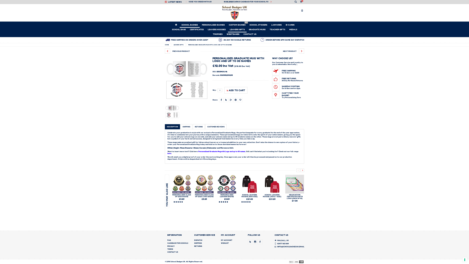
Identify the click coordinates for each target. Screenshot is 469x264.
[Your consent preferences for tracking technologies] (464, 259)
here (169, 153)
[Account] (302, 10)
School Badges (189, 25)
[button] (178, 202)
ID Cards (290, 25)
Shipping (198, 243)
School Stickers (258, 25)
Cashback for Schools (177, 243)
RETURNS (199, 127)
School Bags (179, 29)
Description (172, 127)
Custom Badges (237, 25)
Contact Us (249, 34)
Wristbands (233, 34)
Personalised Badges (213, 25)
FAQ (169, 240)
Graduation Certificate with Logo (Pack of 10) (295, 196)
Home (167, 44)
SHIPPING (186, 127)
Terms (170, 249)
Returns (198, 246)
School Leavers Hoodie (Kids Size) (249, 196)
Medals (293, 29)
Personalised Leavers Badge (227, 196)
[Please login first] (240, 100)
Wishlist (225, 243)
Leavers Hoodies (217, 29)
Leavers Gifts (237, 29)
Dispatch (198, 240)
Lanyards (276, 25)
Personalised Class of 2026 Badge (181, 196)
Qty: (214, 90)
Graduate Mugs (257, 29)
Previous (186, 2)
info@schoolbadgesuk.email (290, 247)
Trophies (218, 34)
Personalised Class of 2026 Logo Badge (204, 196)
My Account (226, 240)
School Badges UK (178, 262)
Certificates (197, 29)
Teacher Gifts (277, 29)
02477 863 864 (283, 244)
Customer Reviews (216, 127)
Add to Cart (237, 90)
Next (271, 2)
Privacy (171, 246)
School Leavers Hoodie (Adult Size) (272, 196)
